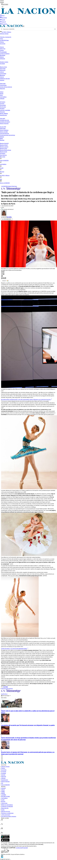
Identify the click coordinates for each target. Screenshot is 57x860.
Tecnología (3, 105)
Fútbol (1, 92)
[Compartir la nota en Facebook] (2, 278)
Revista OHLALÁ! (4, 143)
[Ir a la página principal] (28, 13)
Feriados (2, 108)
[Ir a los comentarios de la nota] (3, 272)
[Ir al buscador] (2, 6)
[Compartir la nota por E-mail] (5, 278)
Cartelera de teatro (5, 122)
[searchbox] (27, 29)
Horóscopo (3, 107)
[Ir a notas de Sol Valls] (28, 213)
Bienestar (2, 75)
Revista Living (3, 148)
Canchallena (3, 97)
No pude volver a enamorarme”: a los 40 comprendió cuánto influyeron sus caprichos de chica (26, 399)
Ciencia (2, 77)
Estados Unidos (4, 62)
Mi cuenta (4, 24)
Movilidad (2, 55)
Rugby (1, 93)
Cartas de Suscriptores (6, 87)
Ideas (1, 138)
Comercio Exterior (5, 53)
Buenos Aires (3, 67)
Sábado (2, 137)
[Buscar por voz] (55, 29)
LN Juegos (2, 102)
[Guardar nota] (2, 272)
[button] (28, 104)
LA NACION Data (4, 40)
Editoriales (3, 83)
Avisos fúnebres (4, 130)
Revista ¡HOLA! (4, 145)
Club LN (4, 22)
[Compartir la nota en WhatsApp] (3, 274)
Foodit (3, 20)
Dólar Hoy (2, 48)
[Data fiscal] (2, 857)
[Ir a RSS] (2, 833)
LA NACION (4, 186)
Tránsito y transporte (5, 37)
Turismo (2, 103)
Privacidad (25, 847)
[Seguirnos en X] (2, 824)
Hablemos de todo (5, 78)
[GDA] (5, 852)
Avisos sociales (4, 132)
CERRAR (2, 0)
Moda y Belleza (4, 113)
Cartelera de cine (4, 120)
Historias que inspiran (7, 688)
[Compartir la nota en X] (3, 278)
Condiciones (19, 847)
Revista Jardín (3, 152)
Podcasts (2, 112)
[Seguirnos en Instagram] (2, 829)
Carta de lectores (4, 133)
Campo (2, 50)
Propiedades (3, 52)
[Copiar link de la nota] (2, 276)
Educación (2, 70)
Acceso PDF (3, 127)
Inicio (3, 15)
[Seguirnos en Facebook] (2, 820)
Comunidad (3, 73)
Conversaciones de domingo (7, 135)
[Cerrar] (23, 26)
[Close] (2, 756)
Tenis (1, 95)
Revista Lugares (4, 147)
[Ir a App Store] (5, 841)
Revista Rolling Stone (5, 150)
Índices (2, 57)
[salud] (11, 190)
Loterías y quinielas (5, 110)
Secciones (4, 17)
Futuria (2, 47)
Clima (1, 38)
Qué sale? (2, 118)
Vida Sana (14, 186)
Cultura (2, 72)
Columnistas (3, 85)
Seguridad (2, 68)
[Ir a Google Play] (5, 838)
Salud (9, 186)
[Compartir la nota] (2, 274)
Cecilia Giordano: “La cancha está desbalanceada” (14, 648)
